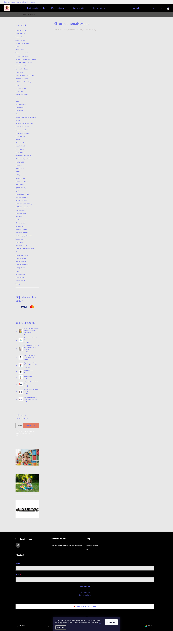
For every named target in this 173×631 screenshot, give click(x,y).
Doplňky (18, 271)
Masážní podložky (21, 143)
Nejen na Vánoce (21, 258)
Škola (17, 101)
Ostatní (18, 172)
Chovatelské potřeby (22, 95)
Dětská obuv (19, 72)
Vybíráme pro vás (21, 88)
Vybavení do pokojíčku (23, 53)
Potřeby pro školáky (22, 201)
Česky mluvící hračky (22, 265)
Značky (18, 284)
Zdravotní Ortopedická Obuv (24, 124)
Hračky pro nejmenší (22, 181)
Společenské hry (21, 188)
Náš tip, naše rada (21, 220)
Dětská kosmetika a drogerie (24, 82)
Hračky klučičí (20, 162)
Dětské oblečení (21, 30)
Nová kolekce (20, 107)
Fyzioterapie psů (21, 130)
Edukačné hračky (21, 146)
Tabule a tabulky (21, 210)
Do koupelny (19, 91)
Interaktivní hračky (21, 229)
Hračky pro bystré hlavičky (24, 204)
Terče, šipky (19, 242)
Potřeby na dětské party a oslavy (26, 59)
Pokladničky (19, 217)
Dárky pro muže (20, 152)
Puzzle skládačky (21, 261)
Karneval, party (20, 226)
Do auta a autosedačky (23, 56)
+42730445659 (25, 538)
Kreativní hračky (20, 178)
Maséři (18, 140)
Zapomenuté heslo (85, 595)
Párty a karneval (20, 274)
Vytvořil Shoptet (152, 626)
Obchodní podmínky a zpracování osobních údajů (19, 2)
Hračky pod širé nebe (22, 194)
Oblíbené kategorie (92, 546)
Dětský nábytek (20, 268)
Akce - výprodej (20, 40)
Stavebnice (19, 252)
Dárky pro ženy (20, 136)
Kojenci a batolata (21, 66)
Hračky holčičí (20, 165)
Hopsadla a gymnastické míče (25, 249)
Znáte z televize (20, 239)
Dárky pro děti (20, 149)
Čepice (18, 98)
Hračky (18, 47)
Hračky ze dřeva (21, 213)
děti (87, 549)
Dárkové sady (20, 278)
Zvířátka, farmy (20, 168)
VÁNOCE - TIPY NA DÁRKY (24, 63)
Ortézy (18, 120)
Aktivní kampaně (21, 104)
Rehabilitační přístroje (22, 127)
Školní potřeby (20, 50)
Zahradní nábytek (21, 281)
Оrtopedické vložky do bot (24, 156)
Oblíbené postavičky (22, 197)
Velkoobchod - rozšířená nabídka (26, 117)
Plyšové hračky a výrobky (23, 159)
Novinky (18, 85)
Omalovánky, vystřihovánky (24, 236)
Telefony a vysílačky (22, 233)
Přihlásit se (31, 425)
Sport (17, 191)
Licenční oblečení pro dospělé (25, 75)
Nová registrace (85, 592)
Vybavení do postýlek (22, 79)
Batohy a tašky (20, 34)
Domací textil (19, 111)
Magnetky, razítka (21, 223)
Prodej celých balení (22, 69)
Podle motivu (20, 37)
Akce (17, 114)
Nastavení (60, 627)
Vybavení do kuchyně (22, 43)
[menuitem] (36, 8)
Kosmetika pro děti (21, 245)
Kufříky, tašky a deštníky (23, 207)
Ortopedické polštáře (22, 133)
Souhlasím (111, 622)
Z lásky (18, 175)
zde (100, 623)
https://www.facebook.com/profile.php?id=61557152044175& (18, 545)
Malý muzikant (20, 184)
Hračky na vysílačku (22, 255)
